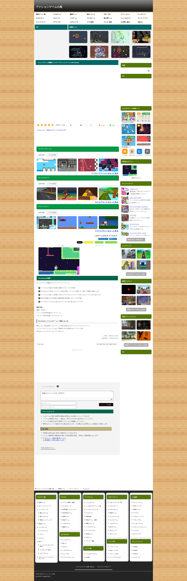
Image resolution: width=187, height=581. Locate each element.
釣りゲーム (113, 527)
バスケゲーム (114, 523)
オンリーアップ (142, 18)
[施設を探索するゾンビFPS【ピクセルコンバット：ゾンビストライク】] (141, 37)
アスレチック (114, 506)
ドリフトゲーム (91, 530)
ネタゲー (65, 547)
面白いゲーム (91, 14)
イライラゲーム (91, 527)
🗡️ (135, 167)
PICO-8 (135, 554)
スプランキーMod (45, 550)
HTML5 (80, 242)
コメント (41, 130)
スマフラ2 (133, 215)
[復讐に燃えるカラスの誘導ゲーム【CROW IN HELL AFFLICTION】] (144, 336)
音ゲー (41, 541)
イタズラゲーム (67, 550)
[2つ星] (42, 125)
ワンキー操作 (108, 22)
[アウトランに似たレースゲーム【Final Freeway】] (144, 289)
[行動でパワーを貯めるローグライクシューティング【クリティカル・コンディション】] (120, 52)
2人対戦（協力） (126, 22)
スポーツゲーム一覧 (116, 502)
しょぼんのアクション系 (93, 506)
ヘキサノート (134, 189)
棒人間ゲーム (108, 18)
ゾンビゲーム (90, 502)
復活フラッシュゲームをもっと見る (136, 345)
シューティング (43, 509)
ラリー (42, 534)
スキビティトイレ (138, 516)
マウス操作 (90, 22)
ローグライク (142, 14)
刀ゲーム (88, 537)
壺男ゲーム (136, 509)
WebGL (135, 550)
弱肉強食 (88, 516)
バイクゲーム (44, 531)
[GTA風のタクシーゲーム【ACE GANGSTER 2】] (129, 325)
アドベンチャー (125, 14)
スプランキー (57, 22)
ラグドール (89, 513)
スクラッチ (136, 557)
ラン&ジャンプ (66, 506)
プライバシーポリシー (104, 566)
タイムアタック (88, 242)
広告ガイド (51, 130)
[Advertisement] (51, 44)
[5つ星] (52, 125)
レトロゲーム (99, 242)
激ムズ (64, 543)
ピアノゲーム (44, 553)
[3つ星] (45, 125)
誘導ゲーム (113, 239)
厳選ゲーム (73, 14)
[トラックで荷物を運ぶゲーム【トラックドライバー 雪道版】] (129, 254)
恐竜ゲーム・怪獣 (91, 520)
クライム (41, 538)
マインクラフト (41, 22)
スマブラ (136, 530)
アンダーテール (138, 523)
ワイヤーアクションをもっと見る (104, 173)
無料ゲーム (42, 502)
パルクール (56, 18)
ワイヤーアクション (111, 242)
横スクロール (44, 513)
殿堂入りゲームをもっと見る (136, 309)
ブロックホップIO (135, 197)
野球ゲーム (113, 513)
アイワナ (136, 513)
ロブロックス (74, 22)
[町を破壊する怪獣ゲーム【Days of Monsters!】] (129, 265)
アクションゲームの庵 (49, 6)
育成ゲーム (42, 524)
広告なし (140, 22)
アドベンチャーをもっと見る (106, 231)
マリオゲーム (91, 18)
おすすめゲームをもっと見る (136, 274)
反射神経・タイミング (69, 509)
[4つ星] (49, 125)
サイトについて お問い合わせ (85, 566)
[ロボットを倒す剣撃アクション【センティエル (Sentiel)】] (99, 37)
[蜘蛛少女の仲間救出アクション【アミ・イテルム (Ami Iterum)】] (78, 52)
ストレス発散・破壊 (68, 502)
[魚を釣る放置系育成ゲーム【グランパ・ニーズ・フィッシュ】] (120, 37)
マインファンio (134, 224)
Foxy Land (40, 344)
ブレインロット (138, 502)
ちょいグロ (65, 554)
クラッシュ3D (114, 554)
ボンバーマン (137, 534)
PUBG (88, 557)
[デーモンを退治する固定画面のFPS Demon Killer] (144, 325)
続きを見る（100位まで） (136, 239)
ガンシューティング (45, 506)
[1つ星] (38, 125)
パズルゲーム (66, 523)
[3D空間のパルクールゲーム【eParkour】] (144, 265)
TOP (45, 489)
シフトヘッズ (114, 547)
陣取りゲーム (90, 523)
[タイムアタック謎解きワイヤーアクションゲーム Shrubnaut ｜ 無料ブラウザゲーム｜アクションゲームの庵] (130, 170)
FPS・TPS (107, 14)
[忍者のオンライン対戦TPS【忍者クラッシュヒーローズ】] (129, 300)
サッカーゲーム (114, 516)
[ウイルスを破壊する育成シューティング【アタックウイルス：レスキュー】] (99, 52)
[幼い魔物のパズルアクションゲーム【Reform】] (129, 336)
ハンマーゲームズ (115, 557)
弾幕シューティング (46, 520)
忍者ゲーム (89, 534)
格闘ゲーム (65, 527)
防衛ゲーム (65, 520)
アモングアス (137, 520)
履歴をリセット (136, 178)
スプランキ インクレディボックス (46, 557)
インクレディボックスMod (46, 545)
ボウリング (113, 530)
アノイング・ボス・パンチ (138, 233)
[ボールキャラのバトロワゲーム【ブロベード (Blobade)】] (78, 37)
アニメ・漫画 (90, 541)
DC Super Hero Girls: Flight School (106, 344)
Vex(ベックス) (114, 550)
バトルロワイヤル (91, 554)
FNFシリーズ (137, 506)
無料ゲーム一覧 (41, 14)
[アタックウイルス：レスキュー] (125, 209)
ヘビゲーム (73, 18)
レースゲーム (43, 527)
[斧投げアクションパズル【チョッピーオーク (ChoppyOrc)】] (141, 52)
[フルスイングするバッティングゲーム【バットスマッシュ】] (144, 254)
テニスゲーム (114, 520)
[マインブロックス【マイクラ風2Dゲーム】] (144, 300)
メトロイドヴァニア (92, 509)
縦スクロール (44, 516)
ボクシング (113, 534)
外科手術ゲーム (67, 513)
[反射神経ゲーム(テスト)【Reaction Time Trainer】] (129, 289)
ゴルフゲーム (114, 509)
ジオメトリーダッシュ (140, 527)
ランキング (61, 130)
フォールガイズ (125, 18)
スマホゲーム (57, 14)
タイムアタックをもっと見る (106, 202)
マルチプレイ (40, 18)
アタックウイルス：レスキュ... (139, 206)
